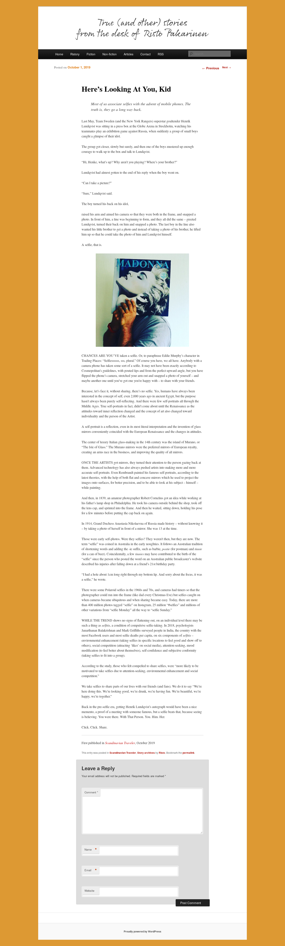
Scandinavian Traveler (120, 743)
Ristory (74, 54)
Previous (210, 68)
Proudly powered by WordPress (142, 931)
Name (90, 849)
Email (90, 870)
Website (89, 891)
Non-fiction (109, 54)
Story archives (146, 753)
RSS (161, 54)
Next (226, 67)
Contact (145, 54)
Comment (91, 792)
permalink (188, 753)
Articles (128, 54)
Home (59, 54)
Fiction (91, 54)
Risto (162, 753)
